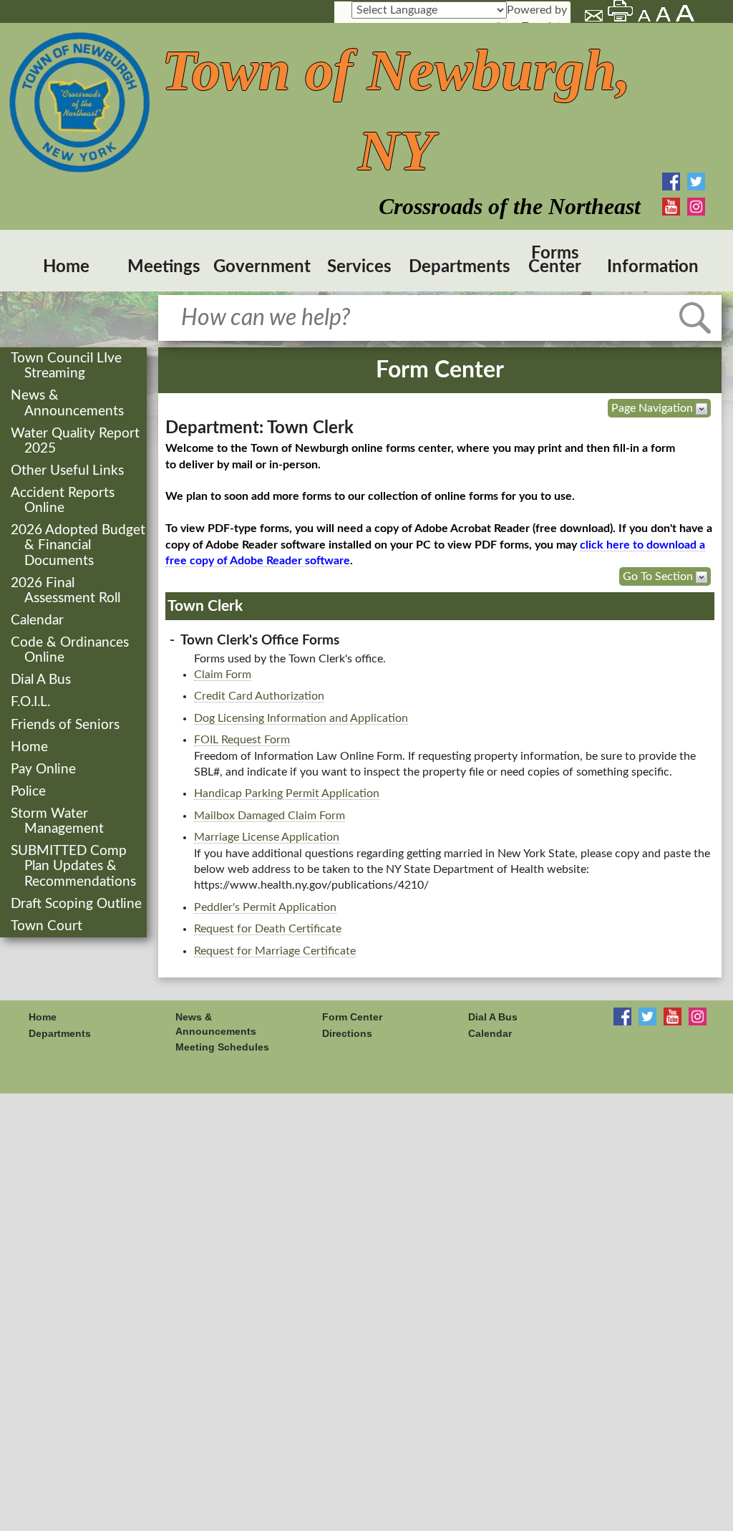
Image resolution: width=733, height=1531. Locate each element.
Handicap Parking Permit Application (286, 793)
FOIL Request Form (242, 739)
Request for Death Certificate (267, 928)
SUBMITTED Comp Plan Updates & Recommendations (75, 866)
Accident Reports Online (64, 500)
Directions (347, 1033)
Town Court (48, 926)
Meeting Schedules (222, 1047)
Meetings (163, 267)
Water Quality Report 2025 (77, 441)
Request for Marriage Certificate (275, 951)
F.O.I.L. (32, 702)
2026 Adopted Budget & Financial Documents (79, 545)
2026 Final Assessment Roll (67, 590)
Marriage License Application (266, 837)
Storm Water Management (59, 821)
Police (30, 791)
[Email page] (595, 18)
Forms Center (554, 260)
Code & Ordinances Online (71, 650)
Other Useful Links (69, 471)
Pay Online (45, 769)
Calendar (39, 620)
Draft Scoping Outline (78, 904)
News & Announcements (69, 403)
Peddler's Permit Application (265, 907)
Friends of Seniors (67, 725)
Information (653, 267)
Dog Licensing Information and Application (301, 718)
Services (359, 267)
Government (262, 267)
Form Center (352, 1017)
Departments (458, 267)
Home (66, 267)
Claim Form (222, 674)
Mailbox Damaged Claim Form (269, 815)
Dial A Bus (42, 680)
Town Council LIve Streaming (68, 366)
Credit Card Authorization (259, 696)
